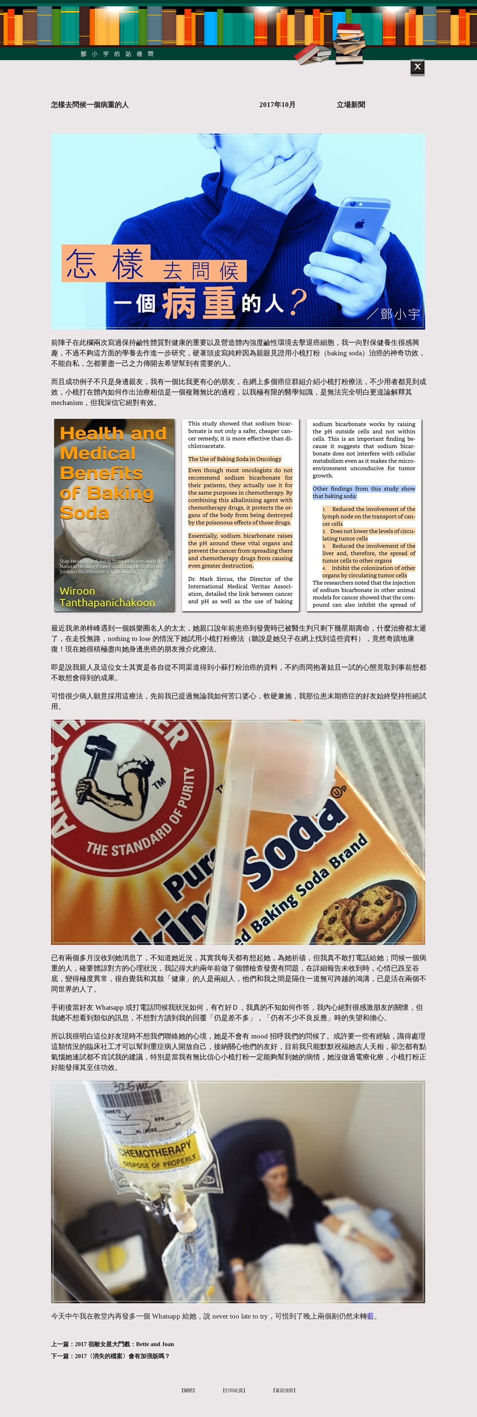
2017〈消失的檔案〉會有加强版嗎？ (122, 1356)
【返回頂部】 (284, 1390)
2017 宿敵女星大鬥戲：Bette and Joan (124, 1344)
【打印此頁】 (234, 1390)
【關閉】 (188, 1390)
